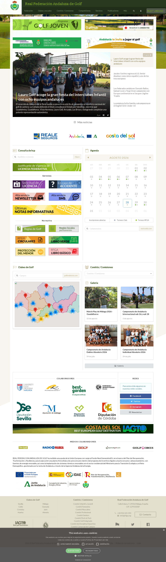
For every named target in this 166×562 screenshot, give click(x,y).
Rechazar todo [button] (92, 551)
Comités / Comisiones (65, 11)
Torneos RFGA (143, 220)
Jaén (45, 509)
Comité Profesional (83, 512)
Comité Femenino (83, 507)
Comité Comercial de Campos (83, 527)
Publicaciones (113, 11)
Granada (45, 507)
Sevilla (20, 504)
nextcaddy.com (146, 228)
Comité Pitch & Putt (83, 518)
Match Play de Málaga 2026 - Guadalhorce (100, 312)
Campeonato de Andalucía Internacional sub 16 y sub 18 (136, 312)
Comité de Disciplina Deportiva (83, 524)
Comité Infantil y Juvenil (83, 504)
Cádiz (20, 507)
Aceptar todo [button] (73, 551)
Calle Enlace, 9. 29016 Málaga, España (133, 504)
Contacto (147, 514)
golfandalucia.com (71, 275)
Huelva (20, 512)
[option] (61, 84)
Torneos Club (121, 220)
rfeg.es (77, 157)
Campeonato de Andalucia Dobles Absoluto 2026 (98, 350)
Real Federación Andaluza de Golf (53, 4)
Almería (46, 512)
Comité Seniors (83, 515)
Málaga (45, 504)
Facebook (137, 396)
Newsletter (137, 412)
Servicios (99, 11)
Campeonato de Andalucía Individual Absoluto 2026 (135, 350)
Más (125, 11)
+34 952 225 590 (124, 513)
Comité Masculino (83, 509)
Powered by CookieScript (83, 560)
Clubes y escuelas (45, 11)
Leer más (105, 540)
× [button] (164, 530)
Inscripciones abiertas (97, 220)
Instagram (137, 407)
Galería (120, 366)
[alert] (83, 545)
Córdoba (20, 509)
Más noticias (84, 122)
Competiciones (85, 11)
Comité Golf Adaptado (83, 521)
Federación (28, 11)
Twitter (137, 401)
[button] (46, 286)
